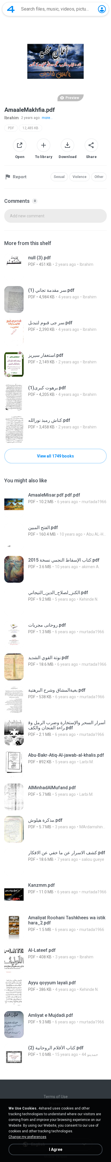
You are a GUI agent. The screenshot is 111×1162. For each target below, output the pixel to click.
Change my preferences (27, 1137)
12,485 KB (30, 128)
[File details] (55, 267)
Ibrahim (11, 118)
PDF (11, 128)
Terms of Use (56, 1096)
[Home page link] (11, 9)
